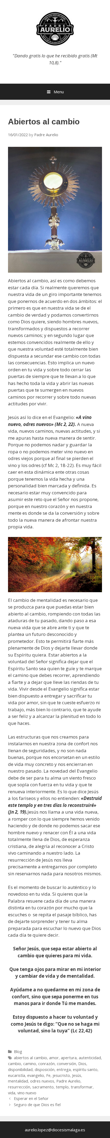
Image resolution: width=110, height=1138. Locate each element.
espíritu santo (85, 1069)
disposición (44, 1069)
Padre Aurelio (68, 1081)
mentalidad (18, 1081)
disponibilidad (20, 1069)
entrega (64, 1069)
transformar (82, 1086)
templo (62, 1086)
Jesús (76, 1075)
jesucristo (61, 1075)
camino (29, 1063)
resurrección (19, 1086)
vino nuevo (26, 1092)
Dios (82, 1063)
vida (11, 1092)
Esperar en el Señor (31, 1098)
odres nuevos (42, 1081)
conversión (66, 1063)
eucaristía (16, 1075)
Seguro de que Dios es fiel (37, 1104)
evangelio (35, 1075)
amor (54, 1057)
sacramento (43, 1086)
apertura (69, 1057)
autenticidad (90, 1057)
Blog (18, 1051)
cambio (14, 1063)
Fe (48, 1075)
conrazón (46, 1063)
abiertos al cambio (30, 1057)
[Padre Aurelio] (55, 28)
